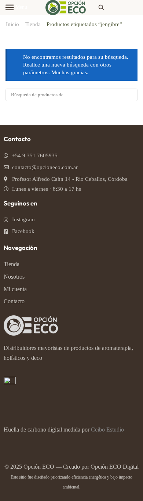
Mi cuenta (15, 289)
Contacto (14, 301)
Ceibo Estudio (107, 429)
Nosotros (14, 276)
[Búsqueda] (131, 95)
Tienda (33, 24)
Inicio (12, 24)
